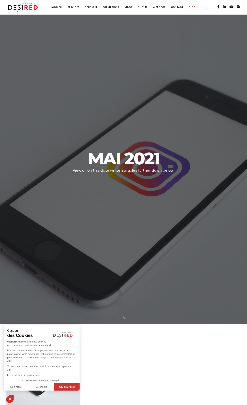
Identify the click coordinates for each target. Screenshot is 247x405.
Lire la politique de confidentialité (23, 375)
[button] (10, 399)
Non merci (16, 386)
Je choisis (41, 386)
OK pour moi (67, 386)
